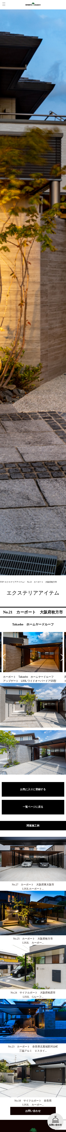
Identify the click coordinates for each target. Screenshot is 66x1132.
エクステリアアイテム (14, 582)
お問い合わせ (33, 1110)
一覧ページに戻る (33, 806)
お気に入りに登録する (33, 789)
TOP (2, 582)
